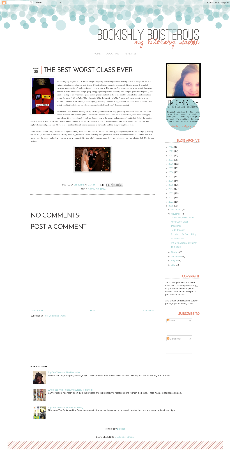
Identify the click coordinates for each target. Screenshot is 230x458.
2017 (171, 176)
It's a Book (176, 247)
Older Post (148, 310)
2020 (171, 164)
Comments (175, 339)
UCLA (102, 189)
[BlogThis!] (111, 185)
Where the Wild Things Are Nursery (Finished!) (70, 390)
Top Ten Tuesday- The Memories (64, 372)
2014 (171, 189)
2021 (171, 160)
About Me (112, 53)
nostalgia (93, 189)
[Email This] (107, 185)
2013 (171, 193)
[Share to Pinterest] (121, 185)
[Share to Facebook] (117, 185)
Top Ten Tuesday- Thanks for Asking (65, 407)
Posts (172, 320)
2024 (171, 147)
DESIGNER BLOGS (124, 437)
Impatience (176, 226)
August (174, 260)
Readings (130, 53)
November (176, 214)
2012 (171, 197)
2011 (171, 202)
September (176, 256)
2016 (171, 181)
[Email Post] (101, 185)
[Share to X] (114, 185)
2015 (171, 185)
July (173, 265)
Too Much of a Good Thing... (184, 234)
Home (97, 53)
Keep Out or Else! (179, 222)
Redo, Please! (178, 230)
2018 (171, 172)
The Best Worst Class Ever (184, 243)
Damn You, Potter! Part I (182, 217)
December (176, 209)
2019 (171, 168)
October (175, 252)
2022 (171, 155)
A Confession (177, 238)
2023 (171, 151)
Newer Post (37, 310)
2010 (171, 206)
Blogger (121, 429)
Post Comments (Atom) (55, 316)
